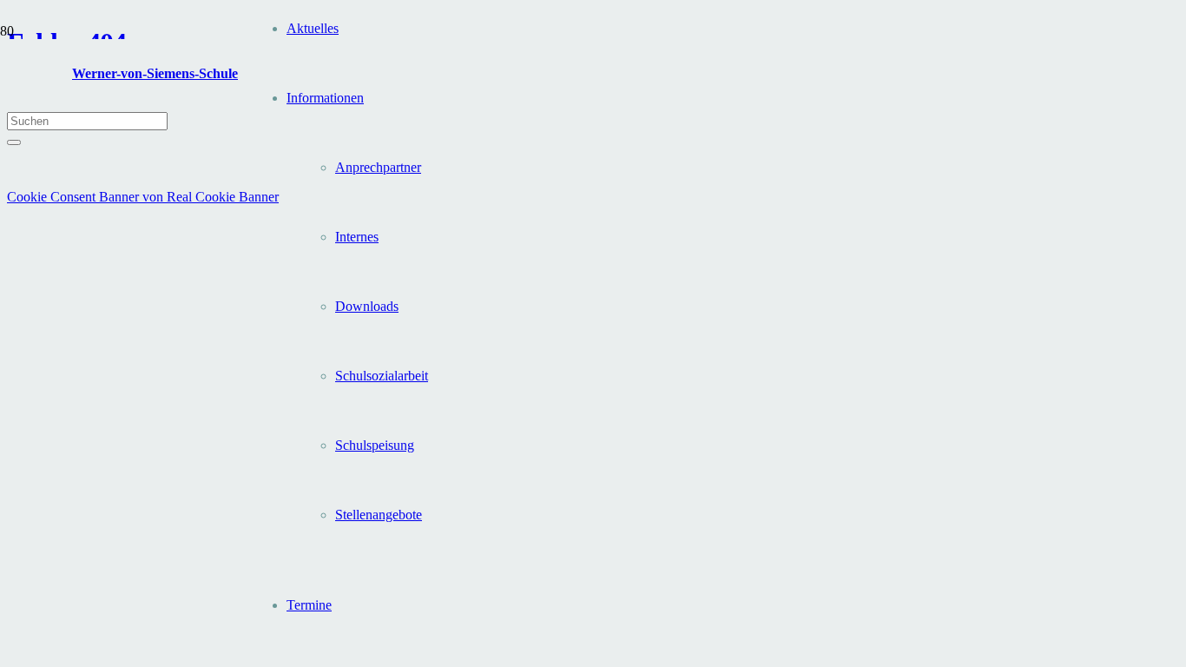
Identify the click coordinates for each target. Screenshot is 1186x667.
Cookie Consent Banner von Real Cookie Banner (143, 196)
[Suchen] (14, 142)
